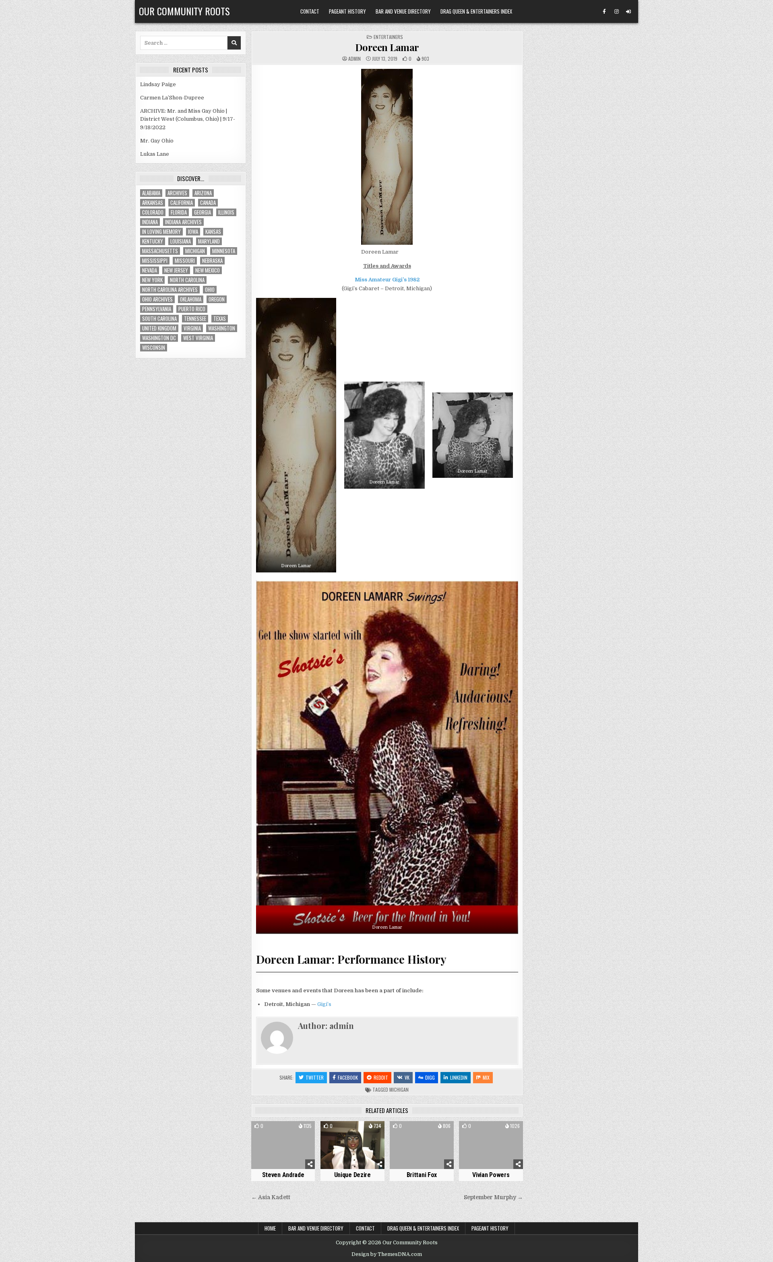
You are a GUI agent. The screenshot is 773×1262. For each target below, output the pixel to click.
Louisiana (180, 241)
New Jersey (176, 270)
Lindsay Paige (158, 84)
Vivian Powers (490, 1175)
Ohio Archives (157, 299)
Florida (179, 212)
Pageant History (347, 11)
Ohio (210, 289)
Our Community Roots (184, 11)
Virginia (192, 328)
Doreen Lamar (387, 47)
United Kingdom (159, 328)
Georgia (202, 212)
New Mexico (207, 270)
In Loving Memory (161, 231)
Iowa (193, 231)
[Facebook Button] (604, 11)
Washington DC (159, 338)
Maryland (209, 241)
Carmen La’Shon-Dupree (172, 98)
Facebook (348, 1077)
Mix (486, 1077)
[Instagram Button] (616, 11)
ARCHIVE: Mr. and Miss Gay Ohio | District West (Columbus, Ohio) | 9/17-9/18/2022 (187, 119)
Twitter (315, 1077)
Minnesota (223, 251)
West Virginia (198, 338)
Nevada (149, 270)
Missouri (185, 260)
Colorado (152, 212)
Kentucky (152, 241)
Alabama (151, 193)
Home (270, 1228)
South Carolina (159, 318)
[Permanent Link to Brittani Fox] (422, 1145)
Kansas (213, 231)
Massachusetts (160, 251)
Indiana (150, 222)
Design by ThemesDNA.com (386, 1254)
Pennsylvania (156, 309)
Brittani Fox (422, 1175)
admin (354, 58)
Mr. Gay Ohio (157, 141)
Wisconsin (153, 347)
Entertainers (388, 36)
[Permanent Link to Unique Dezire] (352, 1145)
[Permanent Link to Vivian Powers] (491, 1145)
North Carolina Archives (170, 289)
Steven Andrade (283, 1175)
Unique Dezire (352, 1175)
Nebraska (212, 260)
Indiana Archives (183, 222)
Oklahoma (190, 299)
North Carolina (187, 280)
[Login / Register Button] (628, 11)
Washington (221, 328)
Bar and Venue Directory (403, 11)
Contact (309, 11)
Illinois (226, 212)
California (181, 203)
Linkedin (458, 1077)
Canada (208, 203)
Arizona (203, 193)
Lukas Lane (154, 154)
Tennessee (195, 318)
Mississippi (154, 260)
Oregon (217, 299)
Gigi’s (324, 1004)
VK (407, 1077)
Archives (177, 193)
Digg (430, 1077)
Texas (219, 318)
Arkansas (152, 203)
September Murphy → (493, 1197)
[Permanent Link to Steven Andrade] (283, 1145)
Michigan (399, 1089)
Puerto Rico (191, 309)
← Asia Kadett (270, 1197)
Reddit (381, 1077)
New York (152, 280)
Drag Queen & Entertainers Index (476, 11)
